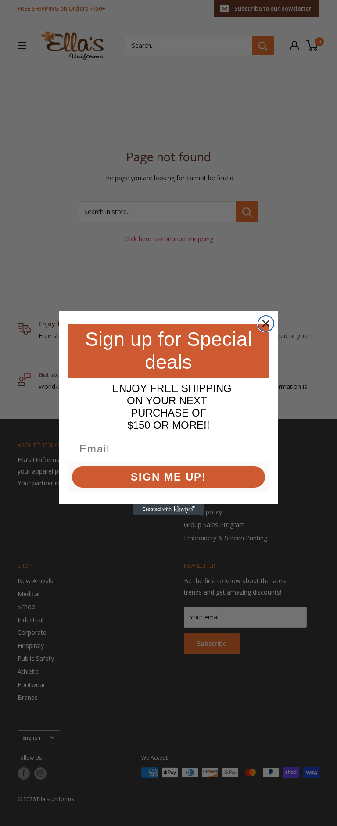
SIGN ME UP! (168, 477)
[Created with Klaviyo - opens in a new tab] (168, 509)
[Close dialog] (266, 323)
